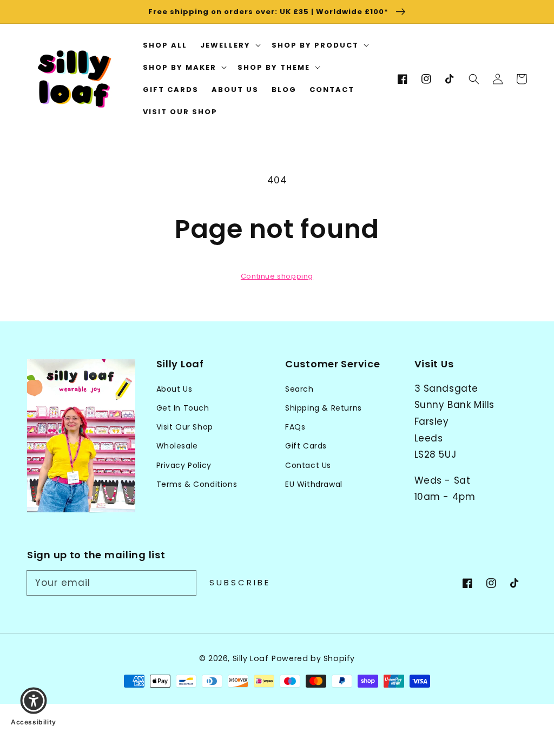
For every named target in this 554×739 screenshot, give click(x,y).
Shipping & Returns (323, 408)
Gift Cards (306, 445)
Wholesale (177, 445)
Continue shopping (277, 276)
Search (299, 389)
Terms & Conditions (197, 484)
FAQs (295, 426)
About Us (174, 389)
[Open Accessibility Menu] (33, 700)
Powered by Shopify (313, 658)
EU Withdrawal (313, 484)
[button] (474, 79)
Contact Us (308, 465)
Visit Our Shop (184, 426)
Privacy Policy (184, 465)
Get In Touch (182, 408)
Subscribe (240, 582)
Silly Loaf (251, 658)
